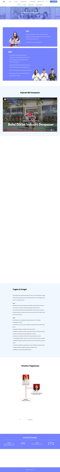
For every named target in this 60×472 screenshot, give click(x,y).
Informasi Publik (24, 1)
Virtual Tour (41, 1)
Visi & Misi (19, 4)
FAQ (46, 1)
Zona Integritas (33, 1)
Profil (10, 1)
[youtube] (53, 444)
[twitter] (49, 444)
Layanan (15, 1)
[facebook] (51, 444)
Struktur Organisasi (39, 4)
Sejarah (24, 4)
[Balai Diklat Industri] (4, 1)
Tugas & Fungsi (30, 4)
